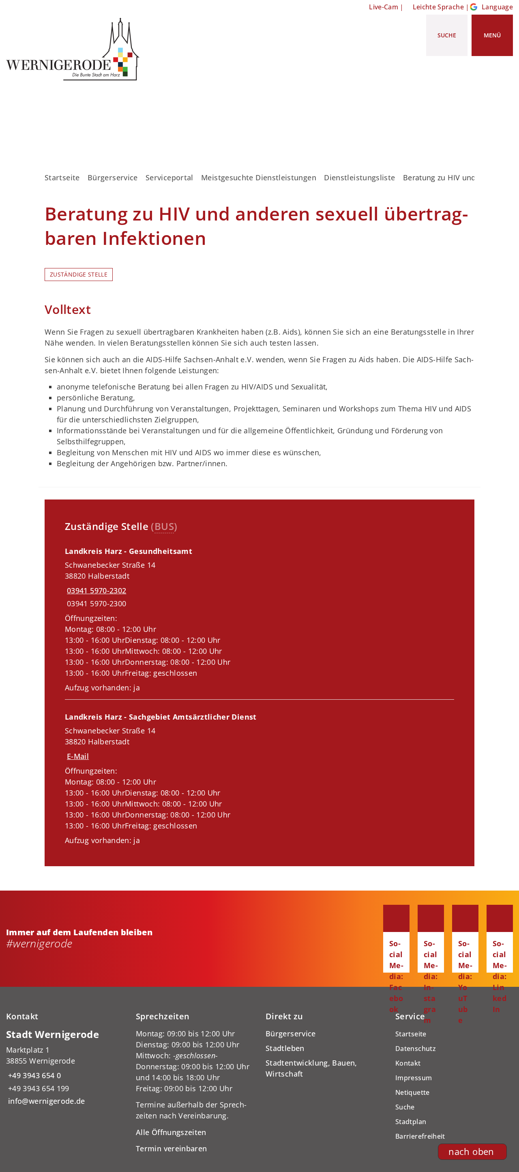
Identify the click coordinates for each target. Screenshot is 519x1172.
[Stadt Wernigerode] (65, 1067)
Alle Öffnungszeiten (171, 1132)
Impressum (413, 1077)
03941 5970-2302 (95, 590)
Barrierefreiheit (420, 1136)
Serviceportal (169, 177)
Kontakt (408, 1063)
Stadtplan (410, 1121)
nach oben (471, 1151)
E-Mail (78, 756)
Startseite (62, 177)
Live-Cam (383, 6)
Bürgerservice (113, 177)
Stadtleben (285, 1048)
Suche (405, 1107)
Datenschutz (415, 1048)
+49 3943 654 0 (33, 1075)
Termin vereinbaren (171, 1148)
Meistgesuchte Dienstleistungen (258, 177)
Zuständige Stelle (78, 274)
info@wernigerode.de (45, 1101)
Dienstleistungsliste (359, 177)
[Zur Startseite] (76, 49)
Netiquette (412, 1092)
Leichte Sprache (438, 6)
